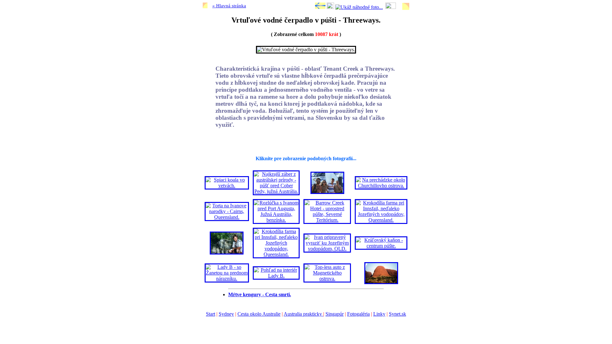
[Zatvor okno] (330, 7)
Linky (379, 314)
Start (210, 314)
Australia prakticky (303, 314)
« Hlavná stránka (229, 5)
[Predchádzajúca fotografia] (320, 7)
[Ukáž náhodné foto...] (359, 7)
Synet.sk (397, 314)
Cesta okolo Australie (258, 314)
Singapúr (334, 314)
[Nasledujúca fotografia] (390, 7)
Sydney (226, 314)
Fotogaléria (358, 314)
